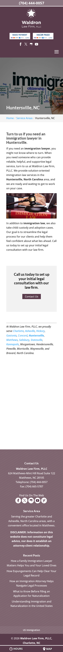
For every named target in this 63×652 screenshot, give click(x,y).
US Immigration (31, 630)
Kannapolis (12, 344)
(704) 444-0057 (31, 2)
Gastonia (11, 335)
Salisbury (24, 340)
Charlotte (18, 331)
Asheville (30, 331)
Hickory (40, 331)
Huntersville (36, 335)
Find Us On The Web (31, 495)
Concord (22, 335)
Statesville (36, 340)
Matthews (12, 340)
